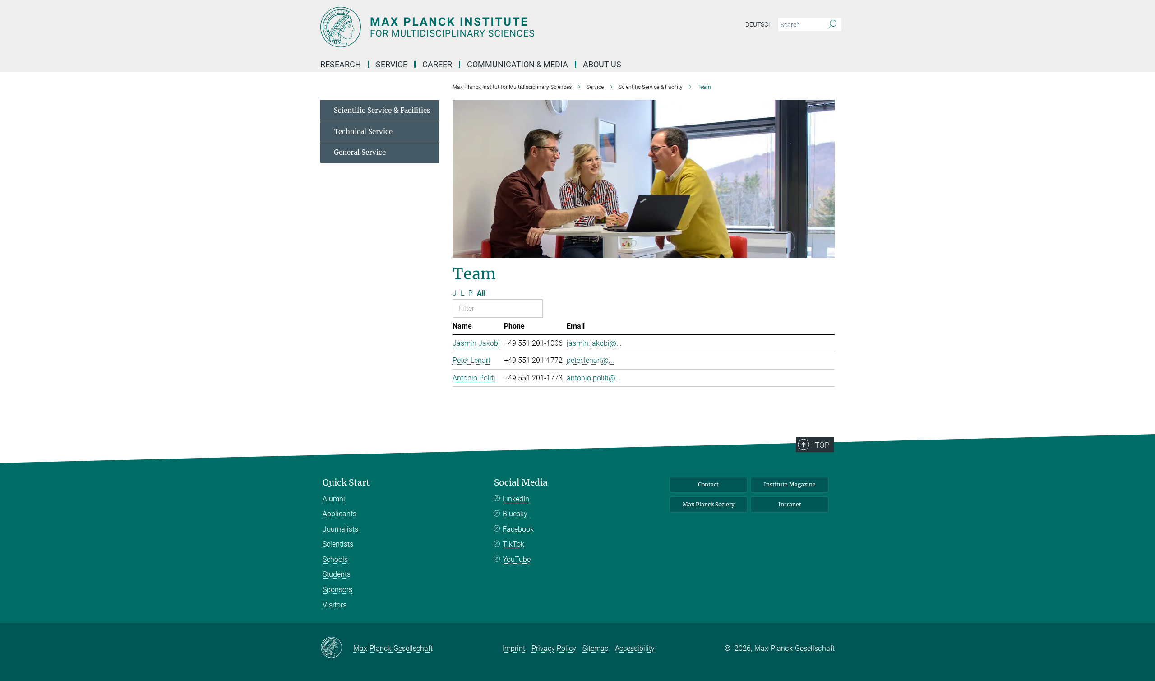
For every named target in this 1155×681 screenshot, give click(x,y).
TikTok (513, 544)
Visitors (334, 605)
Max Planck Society (709, 504)
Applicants (339, 514)
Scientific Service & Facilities (382, 110)
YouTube (517, 559)
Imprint (514, 648)
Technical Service (363, 131)
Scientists (338, 544)
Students (337, 574)
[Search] (832, 25)
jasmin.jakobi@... (594, 343)
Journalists (340, 529)
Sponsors (337, 589)
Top (822, 444)
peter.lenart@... (590, 360)
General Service (360, 152)
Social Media (521, 482)
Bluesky (515, 514)
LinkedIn (516, 499)
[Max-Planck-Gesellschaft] (336, 648)
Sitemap (595, 648)
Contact (708, 484)
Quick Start (346, 482)
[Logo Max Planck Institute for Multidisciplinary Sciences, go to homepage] (489, 27)
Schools (335, 559)
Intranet (789, 504)
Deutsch (759, 24)
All (481, 293)
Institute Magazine (790, 484)
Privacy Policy (553, 648)
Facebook (518, 529)
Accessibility (635, 648)
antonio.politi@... (594, 378)
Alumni (334, 499)
